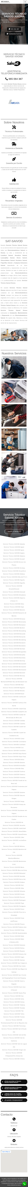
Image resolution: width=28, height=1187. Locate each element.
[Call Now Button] (24, 1184)
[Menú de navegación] (25, 2)
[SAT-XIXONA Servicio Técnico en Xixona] (5, 2)
